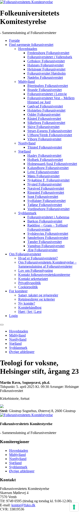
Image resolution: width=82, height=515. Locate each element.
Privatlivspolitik (29, 283)
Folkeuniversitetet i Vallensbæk (49, 57)
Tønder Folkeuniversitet (44, 242)
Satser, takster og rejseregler (38, 295)
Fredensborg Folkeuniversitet (48, 53)
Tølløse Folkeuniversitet (44, 205)
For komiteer (18, 291)
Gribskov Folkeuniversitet (46, 61)
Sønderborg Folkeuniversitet (47, 238)
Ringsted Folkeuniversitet (45, 192)
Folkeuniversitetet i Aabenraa (48, 217)
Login (13, 316)
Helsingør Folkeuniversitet (46, 69)
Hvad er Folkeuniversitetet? (38, 258)
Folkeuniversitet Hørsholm (46, 73)
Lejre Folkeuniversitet (43, 172)
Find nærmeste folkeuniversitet (31, 45)
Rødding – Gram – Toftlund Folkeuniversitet (47, 227)
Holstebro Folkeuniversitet (46, 110)
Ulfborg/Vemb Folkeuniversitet (49, 135)
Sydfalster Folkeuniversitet (46, 201)
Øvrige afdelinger (21, 352)
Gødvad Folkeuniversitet (45, 106)
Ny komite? (26, 303)
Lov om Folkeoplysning (35, 270)
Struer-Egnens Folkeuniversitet (49, 131)
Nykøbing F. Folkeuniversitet (48, 180)
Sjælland (24, 151)
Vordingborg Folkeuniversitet (48, 209)
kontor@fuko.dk (23, 505)
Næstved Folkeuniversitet (45, 188)
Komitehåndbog (29, 307)
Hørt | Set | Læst (29, 312)
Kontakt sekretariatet (33, 279)
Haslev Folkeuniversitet (44, 155)
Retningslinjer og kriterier (36, 299)
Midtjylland (26, 82)
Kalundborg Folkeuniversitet (48, 168)
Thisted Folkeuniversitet (44, 147)
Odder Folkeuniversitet (43, 114)
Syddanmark (27, 213)
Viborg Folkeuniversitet (44, 139)
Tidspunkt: (7, 387)
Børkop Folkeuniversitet (44, 221)
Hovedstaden (27, 49)
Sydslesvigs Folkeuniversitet (47, 233)
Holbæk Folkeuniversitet (45, 160)
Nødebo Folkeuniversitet (45, 77)
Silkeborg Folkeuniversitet (46, 123)
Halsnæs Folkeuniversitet (45, 65)
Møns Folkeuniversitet (43, 176)
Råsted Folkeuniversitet (44, 118)
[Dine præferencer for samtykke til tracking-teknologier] (74, 507)
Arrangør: (57, 387)
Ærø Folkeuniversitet (42, 250)
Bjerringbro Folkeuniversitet (47, 86)
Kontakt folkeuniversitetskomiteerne (44, 275)
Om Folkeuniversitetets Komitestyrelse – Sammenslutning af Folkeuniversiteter (47, 264)
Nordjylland (27, 143)
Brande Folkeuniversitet (44, 90)
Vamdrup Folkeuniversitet (45, 246)
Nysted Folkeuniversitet (44, 184)
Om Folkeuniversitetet (25, 254)
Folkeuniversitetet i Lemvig (47, 94)
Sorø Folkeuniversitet (42, 197)
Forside (14, 40)
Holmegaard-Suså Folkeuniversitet (52, 164)
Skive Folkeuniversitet (43, 127)
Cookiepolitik (28, 287)
